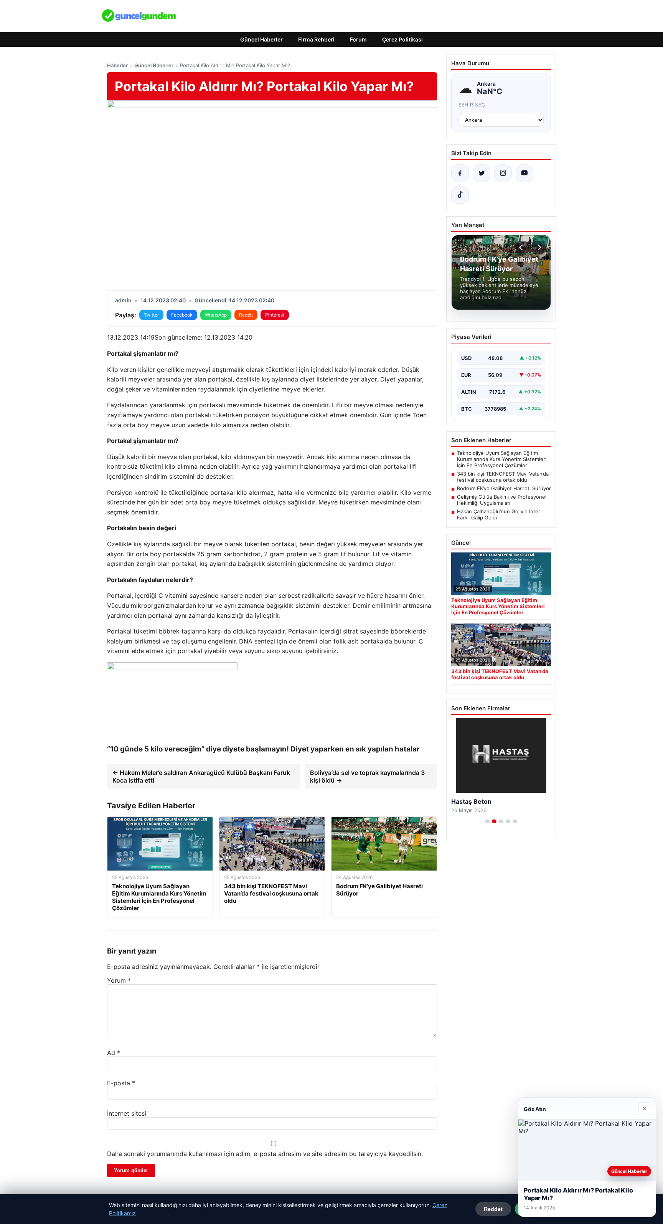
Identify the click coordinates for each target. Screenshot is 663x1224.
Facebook (182, 315)
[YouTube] (524, 173)
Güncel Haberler (261, 39)
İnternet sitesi (126, 1113)
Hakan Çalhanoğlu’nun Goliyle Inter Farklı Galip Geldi (498, 514)
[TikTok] (460, 195)
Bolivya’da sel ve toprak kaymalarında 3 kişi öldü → (367, 776)
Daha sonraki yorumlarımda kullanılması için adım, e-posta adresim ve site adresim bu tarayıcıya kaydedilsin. (265, 1154)
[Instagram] (503, 173)
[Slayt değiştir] (487, 821)
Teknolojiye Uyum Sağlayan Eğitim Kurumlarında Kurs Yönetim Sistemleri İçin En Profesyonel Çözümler (501, 459)
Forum (358, 39)
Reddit (246, 315)
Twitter (151, 315)
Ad (113, 1052)
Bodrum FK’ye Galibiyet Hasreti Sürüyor (504, 488)
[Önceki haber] (522, 247)
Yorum (119, 980)
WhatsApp (216, 315)
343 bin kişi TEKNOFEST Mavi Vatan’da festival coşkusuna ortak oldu (503, 477)
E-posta (121, 1083)
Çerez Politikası (402, 39)
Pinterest (274, 315)
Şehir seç (472, 105)
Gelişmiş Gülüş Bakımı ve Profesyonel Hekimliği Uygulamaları (501, 500)
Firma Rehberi (316, 39)
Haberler (117, 65)
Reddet (493, 1209)
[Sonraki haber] (538, 247)
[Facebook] (460, 173)
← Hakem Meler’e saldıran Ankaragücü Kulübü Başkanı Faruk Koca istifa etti (201, 776)
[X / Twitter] (481, 173)
